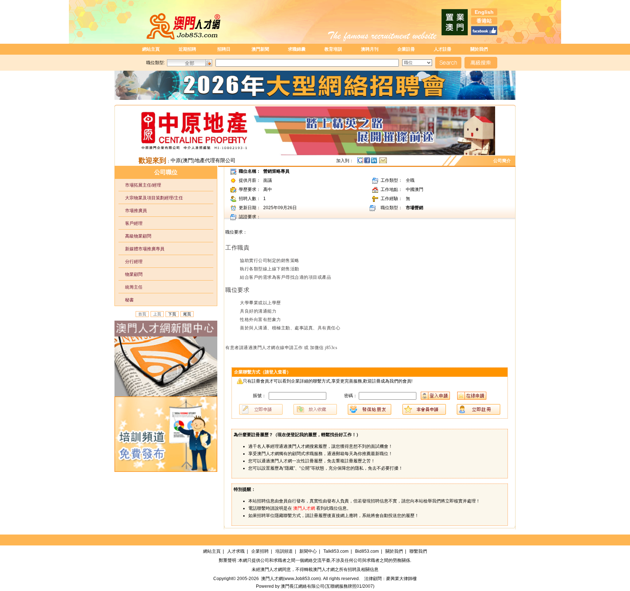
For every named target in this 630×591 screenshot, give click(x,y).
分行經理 (130, 261)
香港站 (484, 21)
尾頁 (187, 314)
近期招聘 (187, 49)
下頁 (172, 314)
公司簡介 (503, 160)
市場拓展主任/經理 (139, 185)
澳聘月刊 (369, 49)
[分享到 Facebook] (367, 162)
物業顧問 (130, 274)
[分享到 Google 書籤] (360, 162)
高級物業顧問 (134, 236)
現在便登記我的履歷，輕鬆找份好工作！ (316, 434)
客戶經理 (130, 223)
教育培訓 (333, 49)
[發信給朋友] (383, 162)
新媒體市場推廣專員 (141, 248)
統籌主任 (130, 287)
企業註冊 (406, 49)
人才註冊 (442, 49)
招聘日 (223, 49)
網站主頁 (151, 49)
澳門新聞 (260, 49)
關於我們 (479, 49)
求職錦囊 (297, 49)
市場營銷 (414, 207)
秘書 (126, 299)
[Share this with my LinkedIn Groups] (375, 162)
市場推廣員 (132, 210)
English (484, 12)
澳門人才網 (271, 569)
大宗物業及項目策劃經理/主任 (150, 197)
